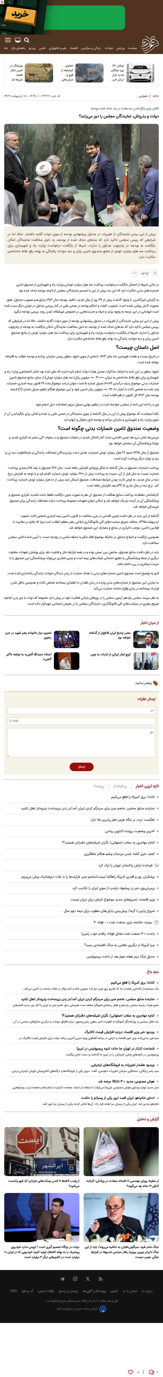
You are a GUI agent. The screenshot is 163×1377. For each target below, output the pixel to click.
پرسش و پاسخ (68, 1291)
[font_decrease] (134, 273)
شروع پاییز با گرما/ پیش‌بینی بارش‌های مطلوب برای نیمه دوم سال (109, 911)
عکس (42, 48)
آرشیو (114, 1291)
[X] (87, 1278)
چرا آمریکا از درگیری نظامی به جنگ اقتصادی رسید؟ (119, 945)
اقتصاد (74, 48)
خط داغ (153, 972)
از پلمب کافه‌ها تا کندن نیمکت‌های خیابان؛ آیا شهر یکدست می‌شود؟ (43, 1184)
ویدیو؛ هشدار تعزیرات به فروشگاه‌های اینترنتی (123, 1065)
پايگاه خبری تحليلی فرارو (73, 1301)
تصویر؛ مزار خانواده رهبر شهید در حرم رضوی (28, 635)
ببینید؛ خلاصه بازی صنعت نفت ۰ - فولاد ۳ (123, 922)
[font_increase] (155, 273)
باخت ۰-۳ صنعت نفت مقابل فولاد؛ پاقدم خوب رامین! (118, 934)
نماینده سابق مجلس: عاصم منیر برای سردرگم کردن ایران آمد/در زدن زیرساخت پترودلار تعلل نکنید (88, 808)
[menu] (7, 40)
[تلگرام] (62, 1278)
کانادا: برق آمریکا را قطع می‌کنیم (133, 797)
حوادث (109, 48)
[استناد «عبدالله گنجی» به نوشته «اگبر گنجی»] (66, 661)
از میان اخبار (150, 623)
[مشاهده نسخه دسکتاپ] (18, 40)
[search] (26, 40)
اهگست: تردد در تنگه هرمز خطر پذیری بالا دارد (123, 820)
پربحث (98, 786)
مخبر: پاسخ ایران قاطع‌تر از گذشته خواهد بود (110, 635)
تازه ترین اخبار (147, 786)
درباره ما (147, 1291)
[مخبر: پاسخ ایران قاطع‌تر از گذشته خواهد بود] (146, 639)
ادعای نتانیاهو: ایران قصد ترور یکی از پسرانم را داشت (118, 1098)
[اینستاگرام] (75, 1278)
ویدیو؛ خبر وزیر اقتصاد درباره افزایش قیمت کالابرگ (119, 1032)
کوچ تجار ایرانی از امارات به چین (111, 654)
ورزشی (121, 48)
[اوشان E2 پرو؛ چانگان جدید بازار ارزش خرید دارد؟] (140, 73)
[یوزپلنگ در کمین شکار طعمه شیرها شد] (39, 73)
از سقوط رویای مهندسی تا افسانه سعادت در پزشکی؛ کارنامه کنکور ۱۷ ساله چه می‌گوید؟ (122, 1184)
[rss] (100, 1278)
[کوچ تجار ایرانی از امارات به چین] (146, 661)
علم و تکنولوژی (58, 48)
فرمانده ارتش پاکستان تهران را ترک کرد (125, 865)
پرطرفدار (120, 786)
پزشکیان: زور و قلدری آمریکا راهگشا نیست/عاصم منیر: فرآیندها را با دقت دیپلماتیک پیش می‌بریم (88, 877)
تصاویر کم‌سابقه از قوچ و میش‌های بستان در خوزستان (67, 73)
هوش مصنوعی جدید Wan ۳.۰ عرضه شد (126, 1082)
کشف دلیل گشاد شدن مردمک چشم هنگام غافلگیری (119, 854)
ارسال (81, 766)
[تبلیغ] (81, 17)
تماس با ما (130, 1291)
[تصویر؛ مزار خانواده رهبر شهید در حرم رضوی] (66, 639)
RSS (13, 1291)
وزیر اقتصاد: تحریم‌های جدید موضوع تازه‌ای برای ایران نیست (113, 900)
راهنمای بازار (18, 48)
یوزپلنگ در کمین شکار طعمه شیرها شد (16, 73)
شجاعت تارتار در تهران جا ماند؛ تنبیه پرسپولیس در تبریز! (116, 1049)
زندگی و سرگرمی (91, 48)
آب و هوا (27, 1291)
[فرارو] (149, 44)
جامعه (4, 48)
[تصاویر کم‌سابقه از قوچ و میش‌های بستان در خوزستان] (89, 73)
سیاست (132, 48)
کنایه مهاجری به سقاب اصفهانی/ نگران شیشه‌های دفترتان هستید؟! (108, 843)
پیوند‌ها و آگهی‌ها (94, 1291)
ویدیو (32, 48)
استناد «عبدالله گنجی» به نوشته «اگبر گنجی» (28, 657)
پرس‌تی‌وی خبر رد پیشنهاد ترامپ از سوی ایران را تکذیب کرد (113, 888)
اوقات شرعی (46, 1291)
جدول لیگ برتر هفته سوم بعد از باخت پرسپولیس (121, 957)
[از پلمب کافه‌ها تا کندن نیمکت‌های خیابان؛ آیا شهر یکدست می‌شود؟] (41, 1151)
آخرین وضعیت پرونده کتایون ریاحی (130, 831)
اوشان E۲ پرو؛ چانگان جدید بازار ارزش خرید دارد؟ (117, 73)
